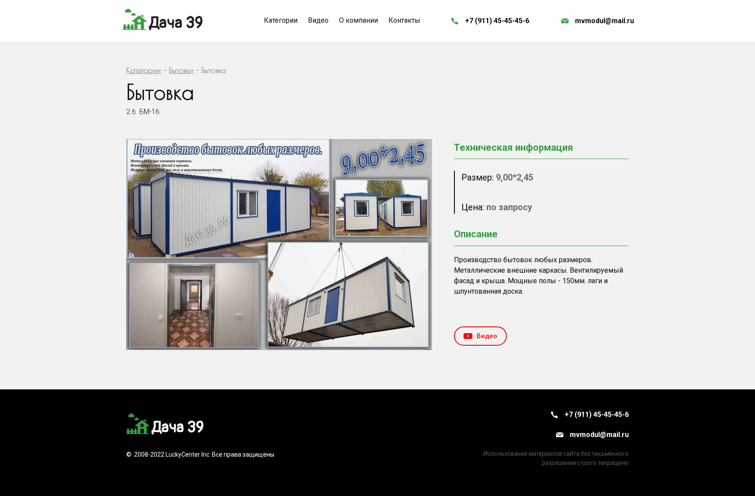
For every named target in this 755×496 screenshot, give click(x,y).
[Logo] (163, 21)
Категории (143, 70)
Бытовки (181, 70)
